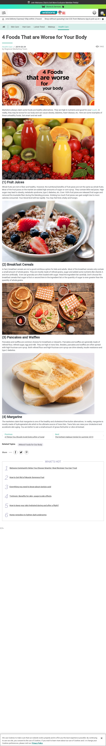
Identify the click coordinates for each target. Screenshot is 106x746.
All (4, 27)
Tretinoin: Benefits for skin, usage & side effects (30, 496)
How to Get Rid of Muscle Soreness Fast (27, 477)
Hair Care (26, 27)
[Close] (102, 738)
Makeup (51, 27)
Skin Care (15, 27)
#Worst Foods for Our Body (30, 445)
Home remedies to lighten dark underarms (28, 515)
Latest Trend (39, 27)
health (94, 110)
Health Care (63, 27)
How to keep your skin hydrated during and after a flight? (34, 505)
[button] (102, 13)
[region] (53, 740)
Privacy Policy (37, 743)
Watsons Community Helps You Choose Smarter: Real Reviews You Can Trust (43, 468)
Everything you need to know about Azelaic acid (30, 487)
